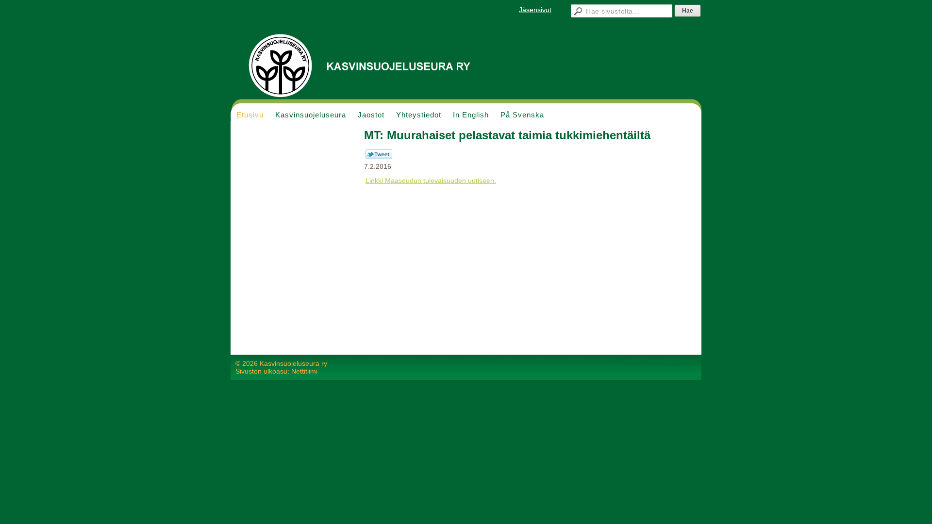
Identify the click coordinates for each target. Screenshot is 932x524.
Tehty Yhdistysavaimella (660, 363)
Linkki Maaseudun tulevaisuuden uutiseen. (431, 180)
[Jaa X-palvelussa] (379, 157)
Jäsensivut (535, 10)
